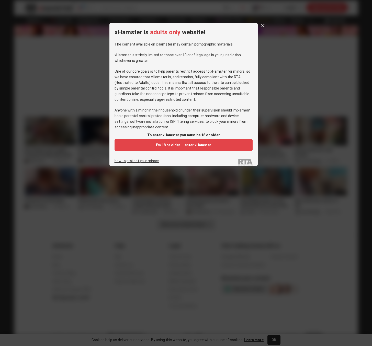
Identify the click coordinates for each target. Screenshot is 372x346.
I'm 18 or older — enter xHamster (183, 145)
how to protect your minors (137, 161)
